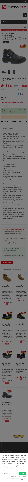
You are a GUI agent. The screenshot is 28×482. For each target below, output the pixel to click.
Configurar (6, 473)
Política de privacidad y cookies (18, 476)
